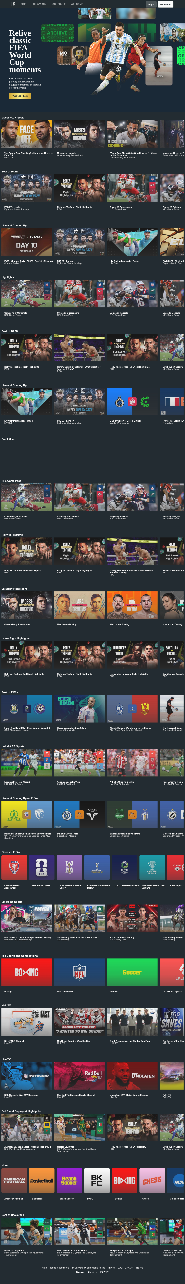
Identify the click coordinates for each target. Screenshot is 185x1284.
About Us (92, 1272)
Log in (151, 4)
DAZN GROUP (125, 1267)
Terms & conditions (59, 1267)
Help (44, 1267)
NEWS (139, 1267)
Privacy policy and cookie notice (88, 1267)
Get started (165, 4)
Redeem (80, 1272)
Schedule (59, 4)
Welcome (77, 4)
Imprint (111, 1267)
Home (22, 4)
